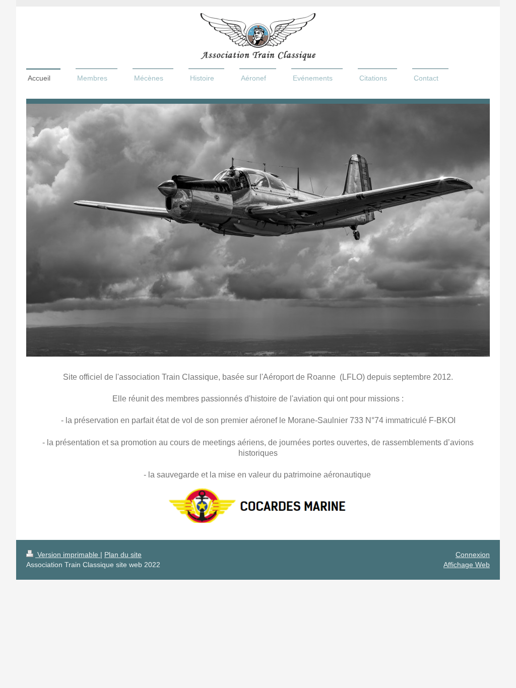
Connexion (473, 555)
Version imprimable (67, 555)
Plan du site (123, 555)
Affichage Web (466, 565)
